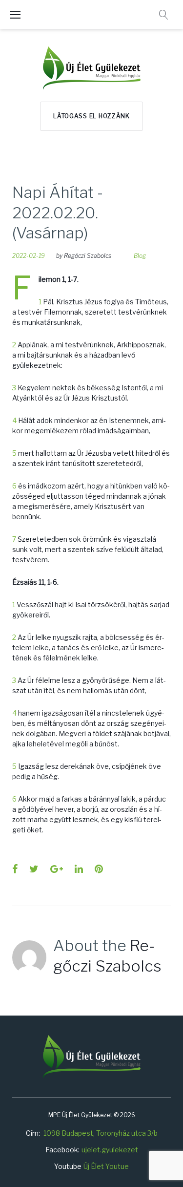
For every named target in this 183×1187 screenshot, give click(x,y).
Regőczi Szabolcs (87, 255)
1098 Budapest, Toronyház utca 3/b (100, 1133)
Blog (140, 255)
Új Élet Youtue (106, 1166)
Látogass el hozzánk (91, 116)
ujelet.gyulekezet (109, 1149)
